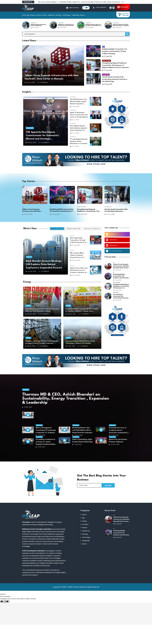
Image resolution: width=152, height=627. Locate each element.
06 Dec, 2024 (78, 435)
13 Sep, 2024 (41, 447)
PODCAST (26, 389)
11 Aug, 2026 (71, 346)
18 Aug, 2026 (31, 346)
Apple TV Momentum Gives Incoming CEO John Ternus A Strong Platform (79, 115)
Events (82, 15)
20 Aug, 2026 (32, 142)
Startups (58, 15)
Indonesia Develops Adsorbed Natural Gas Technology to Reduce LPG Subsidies (80, 342)
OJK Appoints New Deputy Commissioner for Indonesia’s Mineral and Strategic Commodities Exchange (42, 136)
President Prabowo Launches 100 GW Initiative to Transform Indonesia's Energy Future (82, 310)
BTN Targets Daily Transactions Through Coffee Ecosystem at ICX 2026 (78, 240)
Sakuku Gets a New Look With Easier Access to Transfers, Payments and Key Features (79, 270)
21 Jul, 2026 (75, 146)
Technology (66, 15)
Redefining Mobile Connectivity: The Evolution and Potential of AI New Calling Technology (67, 2)
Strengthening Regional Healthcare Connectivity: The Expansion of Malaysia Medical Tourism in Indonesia (115, 65)
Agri (28, 15)
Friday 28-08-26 (74, 8)
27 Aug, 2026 (35, 27)
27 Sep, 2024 (115, 435)
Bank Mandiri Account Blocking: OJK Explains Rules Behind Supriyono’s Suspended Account (44, 264)
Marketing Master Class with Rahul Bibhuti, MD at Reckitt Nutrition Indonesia (82, 430)
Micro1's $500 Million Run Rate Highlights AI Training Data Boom (121, 25)
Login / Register (101, 7)
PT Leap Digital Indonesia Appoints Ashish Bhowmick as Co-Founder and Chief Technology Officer (79, 141)
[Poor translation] (6, 601)
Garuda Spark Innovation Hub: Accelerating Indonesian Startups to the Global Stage (39, 25)
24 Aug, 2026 (76, 245)
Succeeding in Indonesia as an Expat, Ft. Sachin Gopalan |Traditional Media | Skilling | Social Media (46, 442)
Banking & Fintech (57, 229)
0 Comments (44, 82)
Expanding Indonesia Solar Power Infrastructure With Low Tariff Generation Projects (42, 310)
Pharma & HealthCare (73, 229)
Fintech (44, 15)
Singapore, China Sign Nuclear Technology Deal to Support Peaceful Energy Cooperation (41, 342)
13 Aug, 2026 (76, 106)
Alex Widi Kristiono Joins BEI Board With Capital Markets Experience (78, 101)
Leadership (75, 15)
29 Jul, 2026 (75, 120)
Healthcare (51, 15)
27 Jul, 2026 (75, 133)
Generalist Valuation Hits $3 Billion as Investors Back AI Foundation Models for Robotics (66, 25)
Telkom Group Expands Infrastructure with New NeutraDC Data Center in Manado (51, 77)
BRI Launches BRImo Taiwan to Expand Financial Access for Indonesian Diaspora (77, 255)
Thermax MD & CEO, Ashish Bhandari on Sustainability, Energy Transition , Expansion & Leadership (65, 398)
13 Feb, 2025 (41, 435)
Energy (32, 15)
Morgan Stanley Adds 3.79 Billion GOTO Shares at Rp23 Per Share (94, 25)
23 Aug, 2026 (117, 27)
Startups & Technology (92, 229)
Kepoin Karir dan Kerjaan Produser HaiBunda (118, 441)
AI (26, 71)
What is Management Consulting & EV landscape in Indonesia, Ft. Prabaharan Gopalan (46, 430)
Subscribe (108, 485)
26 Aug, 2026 (31, 314)
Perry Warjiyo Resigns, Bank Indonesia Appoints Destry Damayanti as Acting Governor (78, 128)
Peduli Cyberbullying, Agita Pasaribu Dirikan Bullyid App (82, 441)
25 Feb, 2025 (28, 407)
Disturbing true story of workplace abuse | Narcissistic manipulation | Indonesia (118, 430)
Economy (38, 15)
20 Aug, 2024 (115, 444)
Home (24, 15)
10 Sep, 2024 (78, 444)
